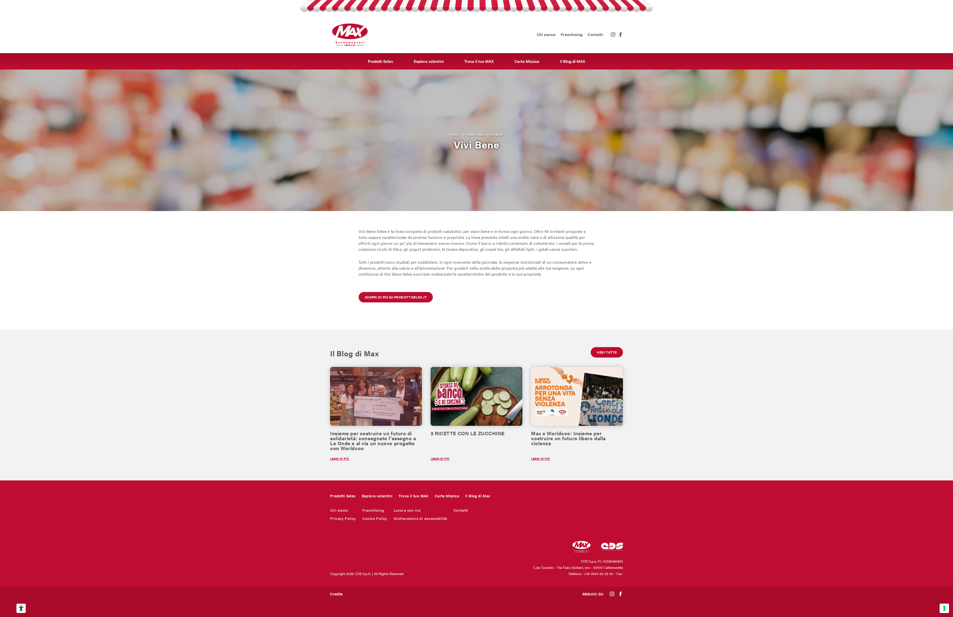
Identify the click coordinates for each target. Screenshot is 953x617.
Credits (336, 593)
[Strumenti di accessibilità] (21, 608)
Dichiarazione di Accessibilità (420, 518)
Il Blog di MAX (572, 61)
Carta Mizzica (526, 61)
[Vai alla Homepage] (350, 34)
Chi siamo (546, 34)
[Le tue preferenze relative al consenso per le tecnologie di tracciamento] (944, 608)
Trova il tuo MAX (479, 61)
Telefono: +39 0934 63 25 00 (590, 573)
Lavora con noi (407, 510)
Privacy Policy (343, 518)
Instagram (613, 34)
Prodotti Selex (380, 61)
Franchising (572, 34)
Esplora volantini (429, 61)
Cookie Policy (374, 518)
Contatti (595, 34)
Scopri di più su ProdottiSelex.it (396, 297)
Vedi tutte (607, 352)
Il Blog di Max (477, 495)
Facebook (620, 34)
